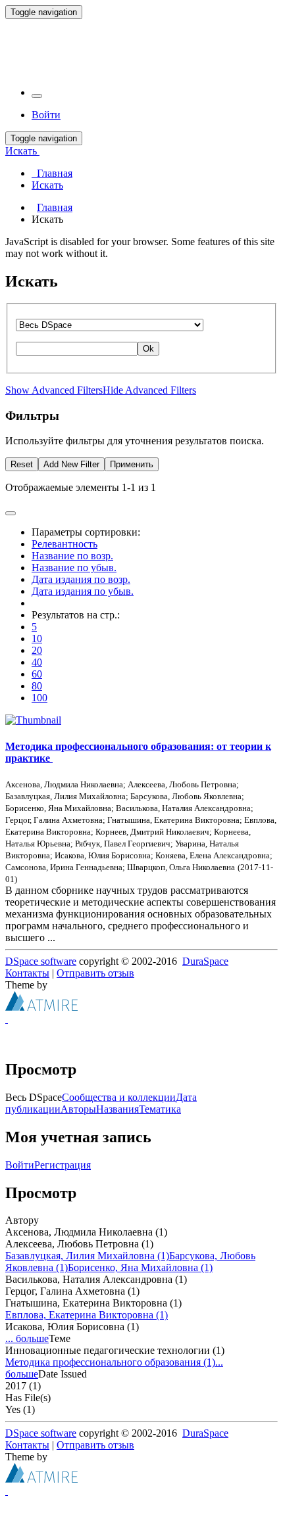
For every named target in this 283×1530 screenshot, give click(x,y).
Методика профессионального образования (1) (110, 1362)
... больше (27, 1338)
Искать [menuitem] (47, 185)
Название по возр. (72, 555)
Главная (54, 207)
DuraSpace (205, 961)
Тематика (160, 1109)
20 (37, 650)
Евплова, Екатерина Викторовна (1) (86, 1314)
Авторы (78, 1109)
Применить (131, 464)
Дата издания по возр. (81, 579)
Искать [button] (22, 150)
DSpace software (40, 961)
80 (37, 685)
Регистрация (62, 1165)
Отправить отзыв (95, 973)
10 (37, 638)
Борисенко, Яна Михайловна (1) (140, 1267)
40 (37, 662)
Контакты (27, 973)
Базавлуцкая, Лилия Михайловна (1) (87, 1255)
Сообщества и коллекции (119, 1097)
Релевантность (64, 543)
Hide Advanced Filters (149, 390)
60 (37, 674)
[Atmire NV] (41, 1007)
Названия (117, 1109)
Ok (148, 349)
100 (39, 697)
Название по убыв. (74, 567)
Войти (19, 1165)
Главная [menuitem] (52, 173)
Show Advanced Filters (54, 390)
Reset (22, 464)
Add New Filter (71, 464)
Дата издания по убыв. (83, 591)
